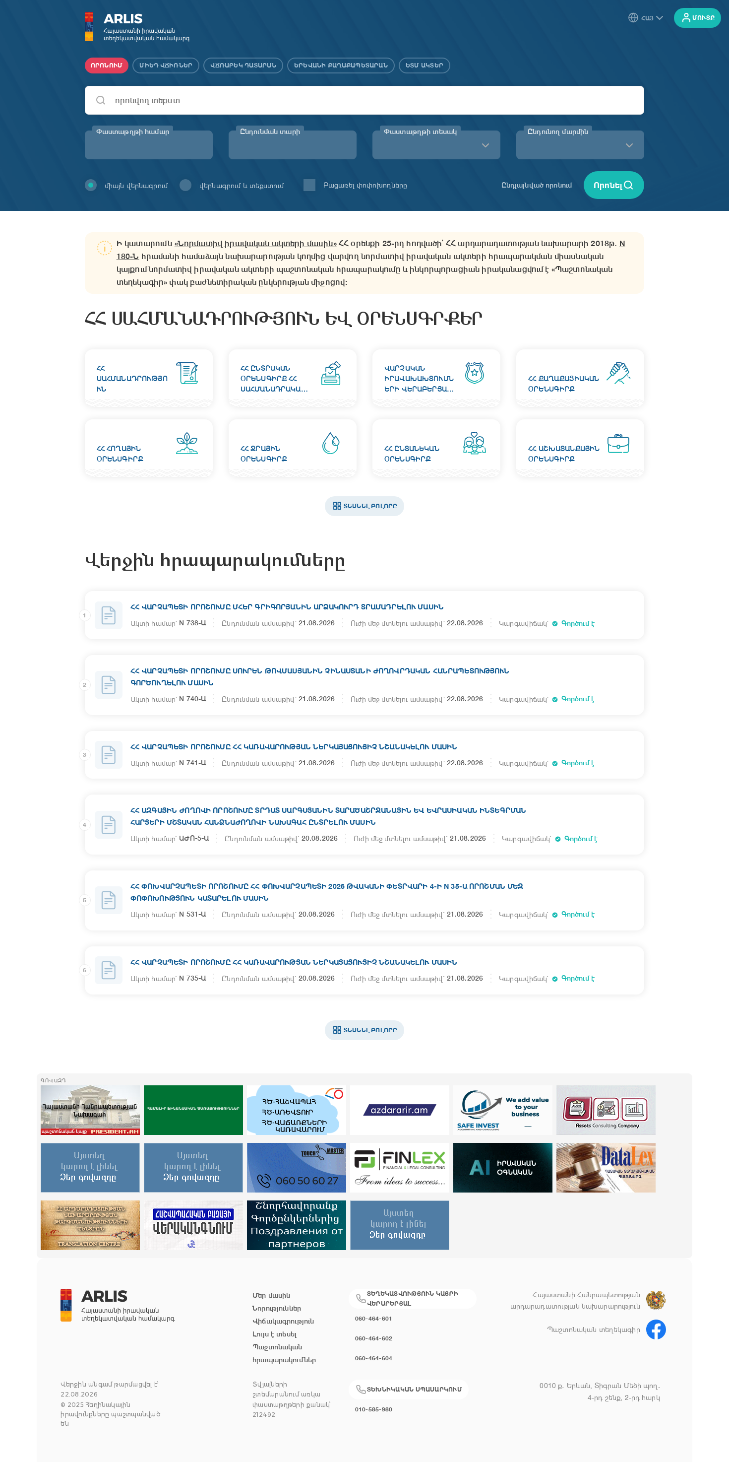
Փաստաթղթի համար (132, 131)
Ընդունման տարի (270, 131)
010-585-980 (374, 1409)
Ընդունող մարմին (558, 131)
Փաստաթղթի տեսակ (420, 131)
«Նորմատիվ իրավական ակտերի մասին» (256, 243)
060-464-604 (374, 1358)
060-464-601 (374, 1318)
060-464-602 (374, 1338)
